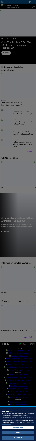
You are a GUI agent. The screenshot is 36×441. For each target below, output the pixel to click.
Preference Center (18, 427)
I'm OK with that (18, 437)
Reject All (18, 432)
